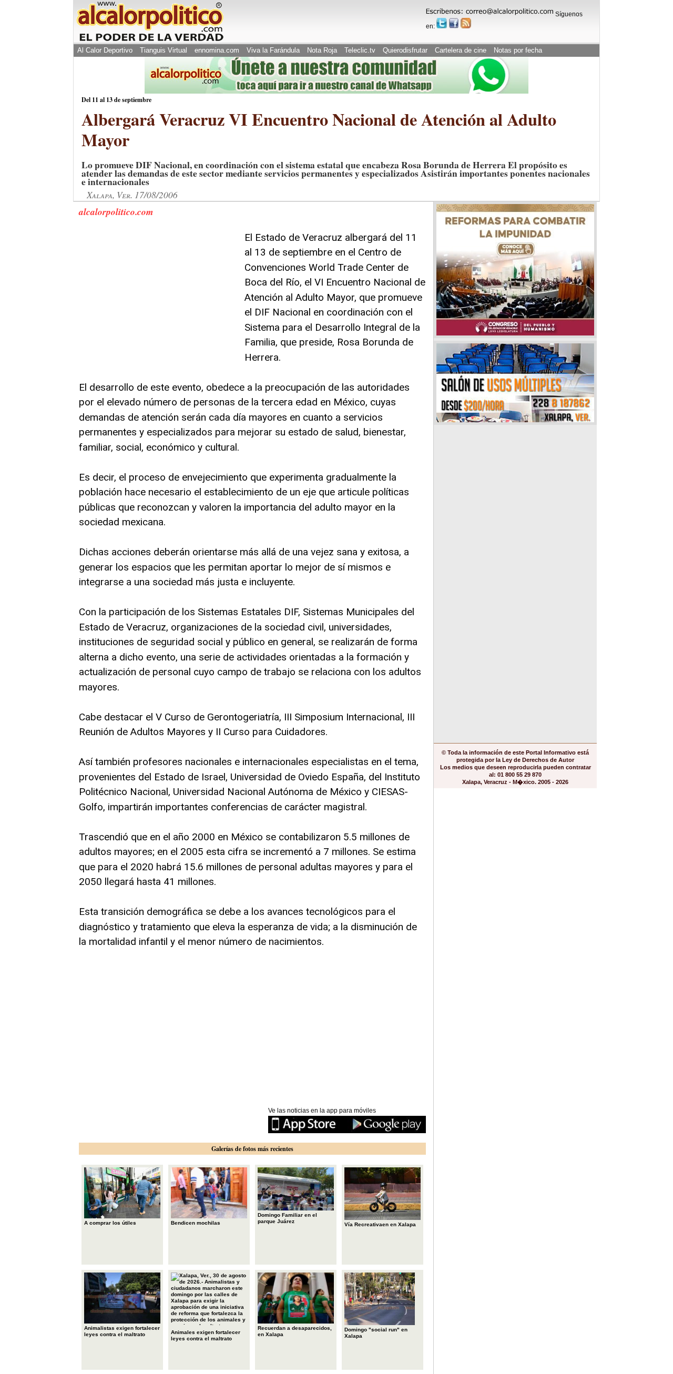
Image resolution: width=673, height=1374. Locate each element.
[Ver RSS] (466, 23)
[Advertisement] (158, 296)
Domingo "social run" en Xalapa (375, 1333)
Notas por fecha (518, 50)
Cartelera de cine (460, 50)
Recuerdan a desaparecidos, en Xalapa (295, 1331)
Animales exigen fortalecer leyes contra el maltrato (205, 1335)
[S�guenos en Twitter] (441, 23)
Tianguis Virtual (163, 50)
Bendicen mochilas (195, 1223)
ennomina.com (217, 50)
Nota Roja (322, 50)
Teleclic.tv (359, 50)
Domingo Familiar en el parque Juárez (287, 1218)
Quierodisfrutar (405, 50)
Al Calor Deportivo (104, 50)
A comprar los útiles (110, 1223)
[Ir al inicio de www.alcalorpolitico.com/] (150, 40)
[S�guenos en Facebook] (453, 23)
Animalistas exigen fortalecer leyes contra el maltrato (122, 1331)
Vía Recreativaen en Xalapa (380, 1224)
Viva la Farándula (273, 50)
